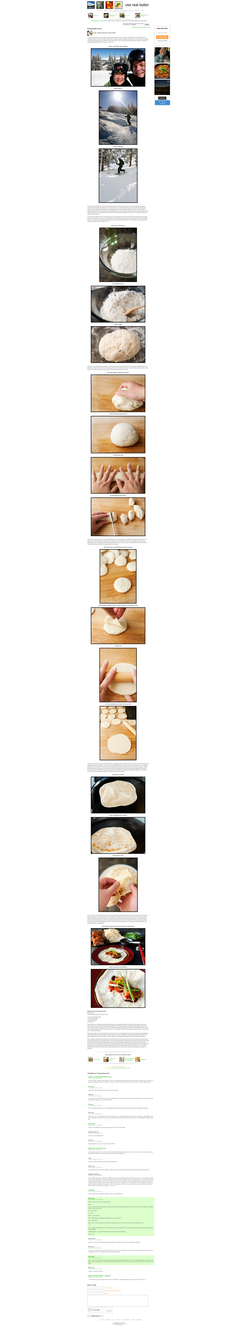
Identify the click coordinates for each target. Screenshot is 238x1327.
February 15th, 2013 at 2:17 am (95, 1159)
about (101, 10)
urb (97, 10)
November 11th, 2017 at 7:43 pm (95, 1277)
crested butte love (124, 10)
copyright (105, 10)
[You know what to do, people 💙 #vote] (162, 55)
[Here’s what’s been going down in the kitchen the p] (162, 71)
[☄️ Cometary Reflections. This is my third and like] (162, 87)
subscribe (162, 37)
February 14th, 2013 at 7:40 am (95, 1087)
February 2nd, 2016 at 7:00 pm (95, 1257)
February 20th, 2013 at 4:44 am (95, 1191)
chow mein (127, 15)
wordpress (121, 1322)
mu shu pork (97, 1059)
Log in (142, 10)
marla (90, 1190)
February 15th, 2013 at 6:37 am (95, 1167)
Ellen (89, 1086)
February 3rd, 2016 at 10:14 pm (95, 1268)
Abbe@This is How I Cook (95, 1148)
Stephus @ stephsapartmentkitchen (98, 1076)
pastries (120, 1068)
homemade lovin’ (94, 29)
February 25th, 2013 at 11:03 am (95, 1199)
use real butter (137, 5)
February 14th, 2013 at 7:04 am (95, 1078)
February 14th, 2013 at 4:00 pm (95, 1125)
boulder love (116, 10)
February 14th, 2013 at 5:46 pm (95, 1141)
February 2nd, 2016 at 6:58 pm (95, 1247)
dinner (116, 1068)
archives (131, 10)
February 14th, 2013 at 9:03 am (95, 1105)
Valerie (90, 1123)
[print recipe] (90, 1012)
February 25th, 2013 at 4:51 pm (95, 1239)
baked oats (96, 15)
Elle (89, 1104)
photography (137, 10)
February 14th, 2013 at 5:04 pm (95, 1133)
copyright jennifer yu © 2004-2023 (98, 20)
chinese (113, 1068)
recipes (110, 10)
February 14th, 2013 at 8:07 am (95, 1095)
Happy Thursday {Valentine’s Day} (98, 1275)
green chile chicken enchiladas (113, 15)
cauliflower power (136, 27)
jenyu (89, 1198)
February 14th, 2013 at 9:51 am (95, 1113)
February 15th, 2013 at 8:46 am (95, 1175)
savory (128, 1068)
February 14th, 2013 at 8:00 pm (95, 1149)
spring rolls (143, 1059)
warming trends (146, 27)
